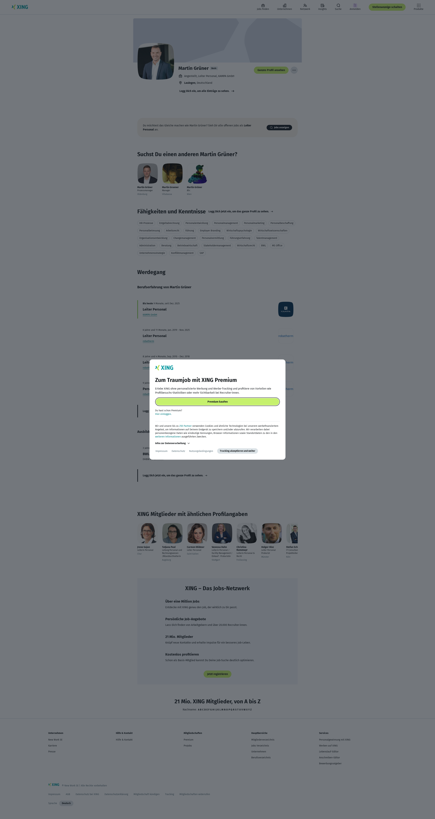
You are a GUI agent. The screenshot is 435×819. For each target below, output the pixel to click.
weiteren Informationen (168, 436)
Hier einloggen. (163, 414)
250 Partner (185, 426)
